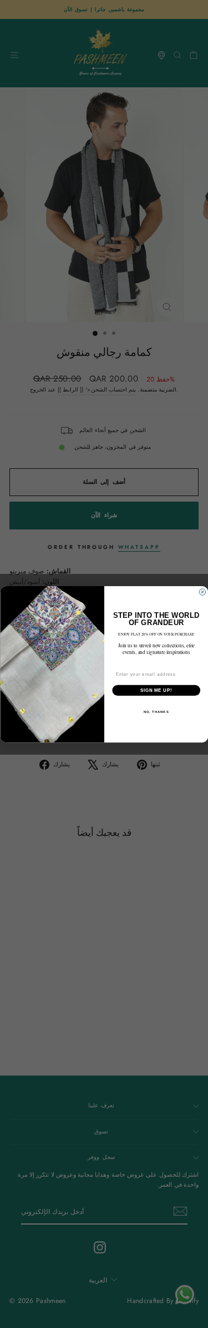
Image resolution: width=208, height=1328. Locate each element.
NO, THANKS (156, 711)
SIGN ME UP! (156, 690)
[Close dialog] (202, 591)
